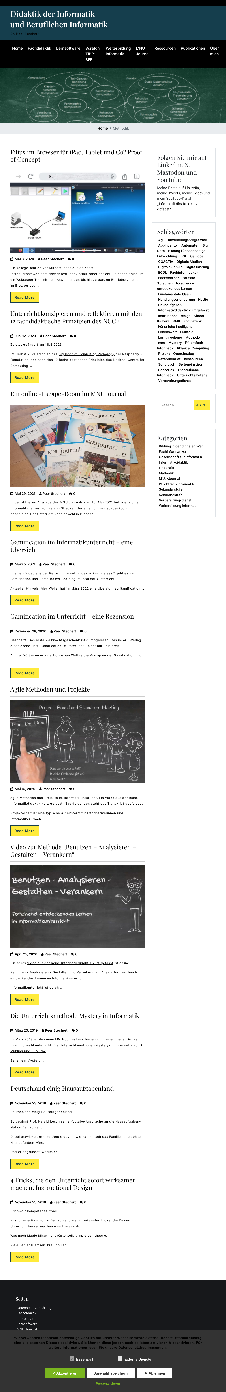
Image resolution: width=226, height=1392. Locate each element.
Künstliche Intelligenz (175, 326)
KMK (176, 321)
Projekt (164, 353)
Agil (161, 240)
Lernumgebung (170, 337)
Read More (25, 297)
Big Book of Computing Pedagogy (87, 354)
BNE (183, 256)
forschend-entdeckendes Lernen (175, 286)
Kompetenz (193, 321)
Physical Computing (193, 348)
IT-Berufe (166, 468)
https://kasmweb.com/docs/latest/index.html (49, 274)
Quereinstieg (183, 353)
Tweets (174, 193)
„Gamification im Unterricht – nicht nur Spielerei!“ (80, 646)
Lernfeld (186, 332)
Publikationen (193, 48)
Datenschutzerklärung (34, 1308)
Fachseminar (168, 278)
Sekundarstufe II (172, 495)
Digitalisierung (197, 267)
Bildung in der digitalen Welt (181, 446)
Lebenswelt (167, 332)
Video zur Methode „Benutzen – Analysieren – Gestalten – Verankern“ (73, 850)
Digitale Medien (189, 262)
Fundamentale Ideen (174, 294)
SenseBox (166, 370)
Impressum (25, 1318)
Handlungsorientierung (176, 299)
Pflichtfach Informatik (176, 484)
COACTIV (165, 262)
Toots (198, 193)
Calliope (196, 256)
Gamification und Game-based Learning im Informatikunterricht (62, 579)
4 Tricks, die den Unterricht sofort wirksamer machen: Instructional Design (72, 1183)
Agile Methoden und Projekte (50, 689)
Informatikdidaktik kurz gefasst (183, 310)
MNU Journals (71, 502)
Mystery (175, 343)
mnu (161, 343)
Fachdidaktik (39, 48)
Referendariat (169, 359)
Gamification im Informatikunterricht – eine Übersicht (71, 546)
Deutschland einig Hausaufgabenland (62, 1088)
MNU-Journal (66, 1039)
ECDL (162, 272)
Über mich (214, 51)
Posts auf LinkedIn (183, 188)
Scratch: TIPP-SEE (93, 54)
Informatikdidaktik (173, 462)
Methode (192, 337)
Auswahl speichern (111, 1373)
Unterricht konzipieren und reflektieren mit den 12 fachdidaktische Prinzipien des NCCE (76, 317)
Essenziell (84, 1359)
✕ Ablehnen (155, 1373)
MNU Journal (142, 51)
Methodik (166, 473)
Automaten (190, 245)
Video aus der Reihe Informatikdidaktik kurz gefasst (70, 963)
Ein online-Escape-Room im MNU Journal (68, 393)
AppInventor (168, 245)
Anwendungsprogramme (187, 240)
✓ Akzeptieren (64, 1373)
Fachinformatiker (184, 272)
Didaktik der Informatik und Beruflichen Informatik (59, 18)
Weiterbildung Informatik (118, 51)
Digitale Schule (170, 267)
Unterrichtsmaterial (193, 375)
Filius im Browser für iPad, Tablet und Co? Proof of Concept (76, 155)
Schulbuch (166, 364)
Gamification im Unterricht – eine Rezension (72, 616)
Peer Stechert (52, 259)
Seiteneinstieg (190, 364)
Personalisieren (108, 1383)
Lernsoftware (68, 48)
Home (17, 48)
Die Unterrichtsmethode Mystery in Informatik (74, 1015)
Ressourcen (165, 48)
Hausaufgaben (170, 305)
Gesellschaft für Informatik (180, 457)
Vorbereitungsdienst (174, 381)
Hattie (203, 299)
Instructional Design (174, 316)
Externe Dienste (137, 1359)
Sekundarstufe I (171, 489)
